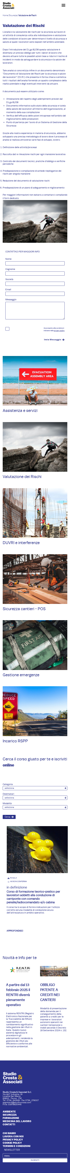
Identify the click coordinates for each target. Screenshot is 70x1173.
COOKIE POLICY (12, 1142)
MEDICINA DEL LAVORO (17, 1121)
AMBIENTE (9, 1111)
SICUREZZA (10, 1114)
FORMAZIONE (11, 1118)
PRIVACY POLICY (13, 1139)
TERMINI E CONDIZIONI (16, 1146)
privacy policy (59, 330)
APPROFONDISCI (12, 930)
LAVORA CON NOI (13, 1136)
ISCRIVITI (35, 1160)
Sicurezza (13, 15)
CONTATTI (9, 1124)
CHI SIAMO (9, 1133)
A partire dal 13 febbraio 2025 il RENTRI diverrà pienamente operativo (16, 995)
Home (5, 15)
